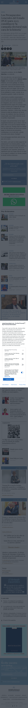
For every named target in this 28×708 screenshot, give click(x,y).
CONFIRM (8, 379)
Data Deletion (5, 384)
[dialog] (14, 354)
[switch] (22, 354)
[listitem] (14, 350)
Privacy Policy (22, 384)
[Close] (25, 323)
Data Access (14, 384)
